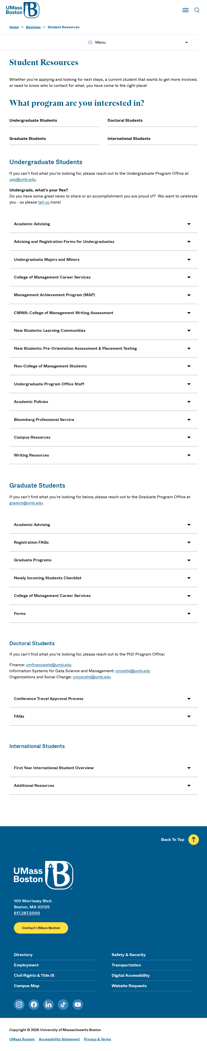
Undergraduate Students (33, 120)
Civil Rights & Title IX (34, 975)
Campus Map (26, 986)
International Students (129, 138)
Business (33, 27)
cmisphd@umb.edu (132, 671)
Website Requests (129, 986)
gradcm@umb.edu (26, 503)
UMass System (22, 1039)
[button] (103, 223)
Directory (23, 955)
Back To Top (172, 839)
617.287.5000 (27, 913)
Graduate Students (27, 138)
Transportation (126, 965)
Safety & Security (129, 955)
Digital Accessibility (131, 975)
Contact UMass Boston (41, 927)
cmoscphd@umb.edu (92, 677)
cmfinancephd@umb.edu (48, 665)
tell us (44, 202)
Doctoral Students (125, 120)
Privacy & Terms (97, 1039)
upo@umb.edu (22, 179)
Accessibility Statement (59, 1039)
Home (14, 27)
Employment (26, 965)
